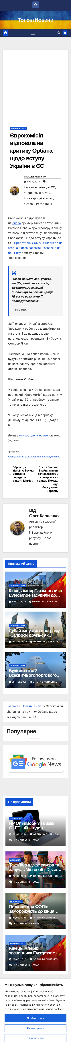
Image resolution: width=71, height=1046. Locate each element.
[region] (35, 1012)
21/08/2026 (20, 917)
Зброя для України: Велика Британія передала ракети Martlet (23, 474)
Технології (15, 818)
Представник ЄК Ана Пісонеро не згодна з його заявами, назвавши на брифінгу (35, 248)
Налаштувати (35, 1028)
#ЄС (48, 193)
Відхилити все (35, 1038)
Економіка (15, 902)
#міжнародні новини (38, 198)
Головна (12, 706)
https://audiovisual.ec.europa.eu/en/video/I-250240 (34, 456)
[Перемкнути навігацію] (33, 33)
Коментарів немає (27, 840)
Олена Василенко (44, 601)
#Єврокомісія (33, 193)
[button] (59, 33)
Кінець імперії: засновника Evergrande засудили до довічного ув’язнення (35, 595)
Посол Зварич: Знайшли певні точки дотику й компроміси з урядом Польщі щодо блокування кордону (47, 479)
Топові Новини (35, 20)
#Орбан (29, 204)
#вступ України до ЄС (39, 187)
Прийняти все (35, 1018)
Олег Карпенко (37, 176)
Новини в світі (18, 128)
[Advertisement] (35, 85)
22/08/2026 (20, 834)
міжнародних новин (33, 435)
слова (16, 223)
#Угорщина (44, 204)
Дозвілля (15, 860)
